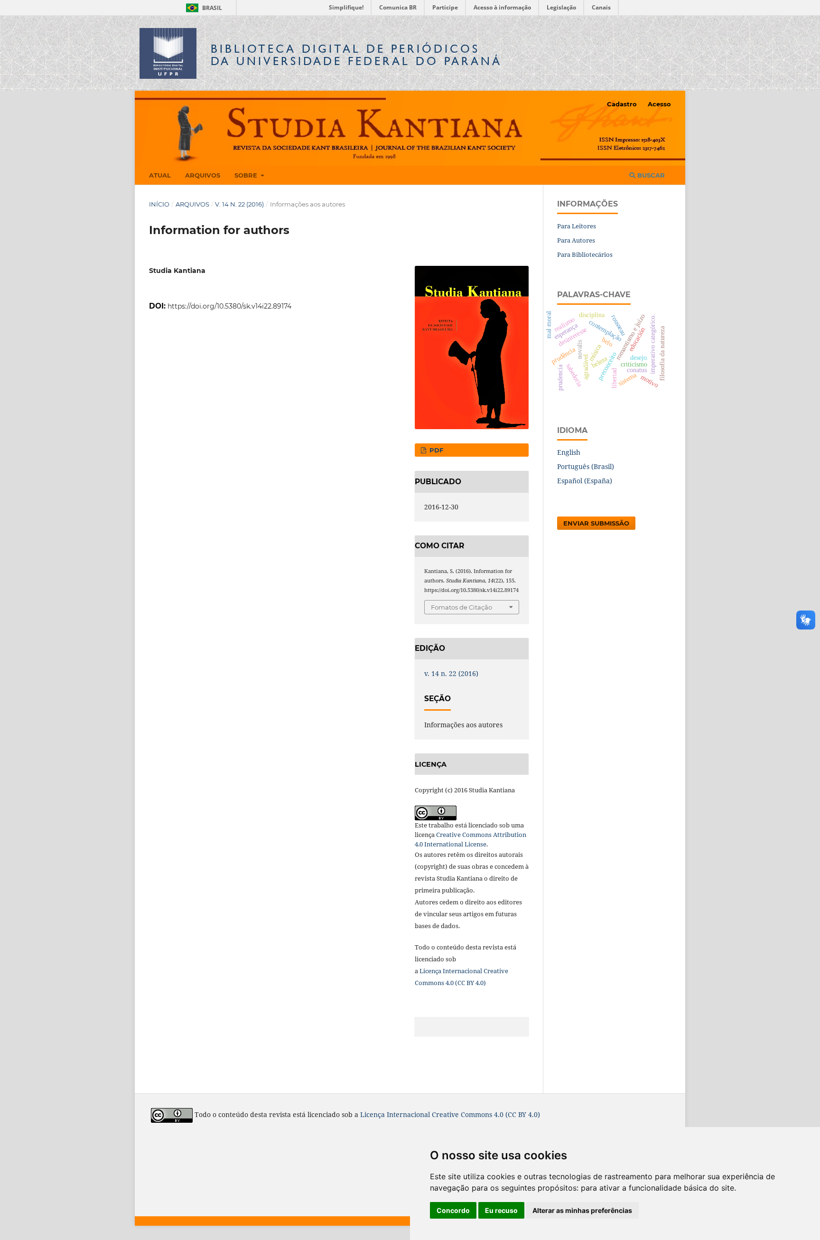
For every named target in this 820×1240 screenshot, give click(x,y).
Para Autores (576, 240)
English (568, 452)
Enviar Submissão (596, 523)
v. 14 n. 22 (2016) (239, 204)
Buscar (650, 175)
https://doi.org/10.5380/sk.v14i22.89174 (229, 306)
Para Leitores (576, 226)
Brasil (202, 8)
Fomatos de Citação (461, 607)
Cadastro (622, 104)
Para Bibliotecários (585, 254)
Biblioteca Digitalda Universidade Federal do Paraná (356, 54)
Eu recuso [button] (501, 1210)
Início (159, 204)
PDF (435, 450)
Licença (431, 971)
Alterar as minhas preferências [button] (582, 1210)
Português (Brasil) (585, 466)
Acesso (659, 104)
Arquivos (202, 175)
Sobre (246, 175)
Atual (160, 175)
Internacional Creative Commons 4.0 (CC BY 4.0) (463, 1114)
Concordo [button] (453, 1210)
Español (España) (584, 480)
